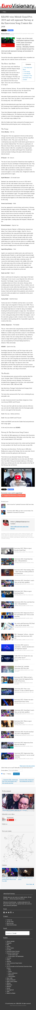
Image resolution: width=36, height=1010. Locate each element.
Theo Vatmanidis (29, 552)
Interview (9, 961)
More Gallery (29, 884)
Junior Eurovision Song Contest (14, 963)
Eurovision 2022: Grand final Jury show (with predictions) (24, 560)
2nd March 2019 (5, 533)
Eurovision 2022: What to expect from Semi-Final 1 (23, 592)
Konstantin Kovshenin (22, 1005)
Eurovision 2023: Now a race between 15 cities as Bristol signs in (24, 689)
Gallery (8, 959)
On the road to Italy (13, 954)
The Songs (26, 71)
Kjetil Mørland (17, 537)
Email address (4, 770)
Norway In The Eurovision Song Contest (27, 77)
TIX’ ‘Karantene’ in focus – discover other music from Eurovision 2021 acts (24, 636)
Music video (9, 978)
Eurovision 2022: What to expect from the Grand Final (23, 549)
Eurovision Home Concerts (13, 951)
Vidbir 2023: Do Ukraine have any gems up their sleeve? (23, 656)
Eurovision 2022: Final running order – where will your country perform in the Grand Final (24, 571)
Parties (10, 971)
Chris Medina (10, 536)
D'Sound (16, 536)
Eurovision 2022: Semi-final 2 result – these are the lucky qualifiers (25, 711)
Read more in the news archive (27, 765)
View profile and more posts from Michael (19, 527)
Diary (9, 969)
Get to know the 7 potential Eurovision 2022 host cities (20, 504)
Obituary (9, 983)
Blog (8, 944)
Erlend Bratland (21, 536)
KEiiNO (11, 537)
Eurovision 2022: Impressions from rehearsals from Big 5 (23, 743)
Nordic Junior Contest (12, 981)
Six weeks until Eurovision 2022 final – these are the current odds (24, 624)
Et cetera (9, 949)
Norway (12, 34)
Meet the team (10, 923)
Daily (4, 773)
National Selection (5, 34)
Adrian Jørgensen (5, 534)
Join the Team (10, 921)
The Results (26, 73)
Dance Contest (10, 948)
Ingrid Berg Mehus (5, 537)
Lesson (8, 964)
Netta (26, 537)
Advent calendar (10, 941)
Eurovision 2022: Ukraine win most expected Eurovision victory (23, 700)
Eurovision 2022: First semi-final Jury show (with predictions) (24, 603)
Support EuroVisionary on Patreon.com (14, 495)
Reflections (9, 984)
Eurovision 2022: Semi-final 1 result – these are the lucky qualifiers (25, 581)
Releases (9, 986)
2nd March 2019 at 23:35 (16, 33)
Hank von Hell (29, 536)
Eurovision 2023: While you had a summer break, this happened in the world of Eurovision (20, 511)
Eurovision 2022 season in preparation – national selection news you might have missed (24, 646)
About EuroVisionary (12, 925)
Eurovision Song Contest (28, 33)
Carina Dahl (4, 536)
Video (8, 991)
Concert (8, 946)
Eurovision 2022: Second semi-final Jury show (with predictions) (24, 732)
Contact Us (9, 920)
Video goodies (11, 976)
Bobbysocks (29, 534)
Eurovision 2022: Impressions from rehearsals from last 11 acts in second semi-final (24, 755)
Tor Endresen (31, 537)
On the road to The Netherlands (16, 956)
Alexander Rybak (14, 534)
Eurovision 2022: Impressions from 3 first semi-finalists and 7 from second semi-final (24, 614)
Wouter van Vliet (29, 692)
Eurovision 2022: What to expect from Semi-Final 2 (23, 722)
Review (8, 988)
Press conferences (12, 973)
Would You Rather (11, 993)
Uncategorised (10, 989)
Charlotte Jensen (30, 562)
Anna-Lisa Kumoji (22, 534)
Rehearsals (11, 974)
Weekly (9, 773)
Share (11, 30)
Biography (9, 943)
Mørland (23, 537)
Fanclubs (9, 958)
